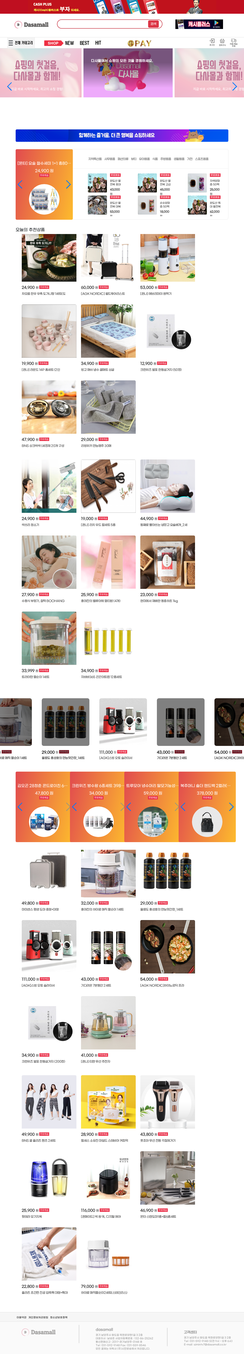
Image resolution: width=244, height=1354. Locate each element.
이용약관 (21, 1317)
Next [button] (227, 730)
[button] (9, 86)
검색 (153, 24)
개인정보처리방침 (38, 1317)
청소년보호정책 (58, 1317)
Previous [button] (17, 730)
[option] (64, 729)
